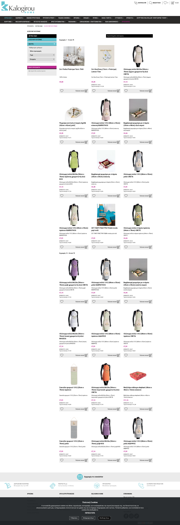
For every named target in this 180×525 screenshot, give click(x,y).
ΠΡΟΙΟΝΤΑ (30, 26)
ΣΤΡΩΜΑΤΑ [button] (119, 18)
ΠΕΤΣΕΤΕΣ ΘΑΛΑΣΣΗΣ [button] (40, 21)
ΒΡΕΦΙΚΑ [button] (77, 18)
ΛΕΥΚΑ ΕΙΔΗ (38, 26)
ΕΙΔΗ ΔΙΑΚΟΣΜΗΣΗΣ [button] (111, 21)
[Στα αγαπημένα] (61, 90)
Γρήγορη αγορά (80, 91)
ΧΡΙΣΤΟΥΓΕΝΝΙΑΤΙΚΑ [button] (58, 21)
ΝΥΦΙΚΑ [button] (95, 18)
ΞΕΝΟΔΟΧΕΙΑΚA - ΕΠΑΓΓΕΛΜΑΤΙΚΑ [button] (91, 21)
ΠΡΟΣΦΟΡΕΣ (126, 21)
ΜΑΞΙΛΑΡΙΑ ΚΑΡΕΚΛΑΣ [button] (23, 21)
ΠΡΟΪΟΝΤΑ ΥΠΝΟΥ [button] (49, 18)
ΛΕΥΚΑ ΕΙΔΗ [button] (8, 18)
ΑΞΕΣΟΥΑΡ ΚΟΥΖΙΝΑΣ (35, 39)
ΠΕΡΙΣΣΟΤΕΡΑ (90, 513)
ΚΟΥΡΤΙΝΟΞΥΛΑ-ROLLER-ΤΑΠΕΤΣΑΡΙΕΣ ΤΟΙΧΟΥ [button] (152, 18)
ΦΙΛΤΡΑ (31, 44)
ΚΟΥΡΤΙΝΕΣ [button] (8, 21)
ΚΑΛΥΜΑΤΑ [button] (19, 18)
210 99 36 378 (142, 3)
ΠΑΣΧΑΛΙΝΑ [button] (72, 21)
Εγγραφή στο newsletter (93, 477)
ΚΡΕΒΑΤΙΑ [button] (129, 18)
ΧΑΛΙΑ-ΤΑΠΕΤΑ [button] (106, 18)
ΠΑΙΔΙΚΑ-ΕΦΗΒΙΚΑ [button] (64, 18)
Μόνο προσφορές (35, 51)
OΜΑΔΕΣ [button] (86, 18)
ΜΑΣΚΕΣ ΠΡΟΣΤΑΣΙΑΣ (33, 18)
